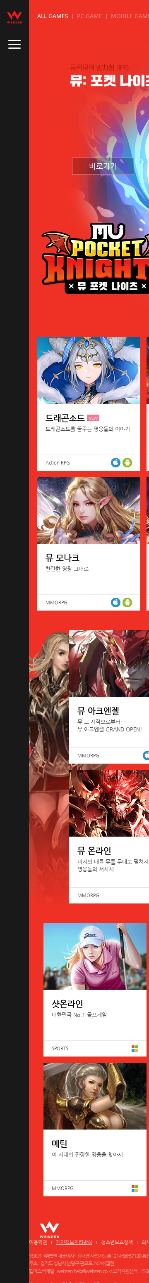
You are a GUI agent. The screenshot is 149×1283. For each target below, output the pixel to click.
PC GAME (89, 16)
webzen (14, 17)
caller (14, 44)
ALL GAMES (52, 16)
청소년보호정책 (117, 1242)
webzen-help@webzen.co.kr (84, 1271)
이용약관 (38, 1242)
